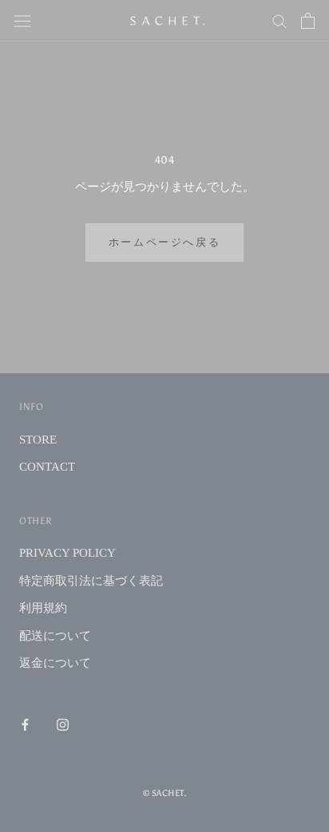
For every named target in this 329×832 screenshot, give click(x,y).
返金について (55, 663)
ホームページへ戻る (164, 242)
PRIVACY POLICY (67, 552)
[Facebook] (25, 724)
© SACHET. (165, 793)
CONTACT (47, 466)
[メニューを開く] (22, 20)
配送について (55, 635)
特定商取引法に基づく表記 (91, 580)
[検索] (279, 20)
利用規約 (43, 607)
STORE (38, 439)
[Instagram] (63, 724)
